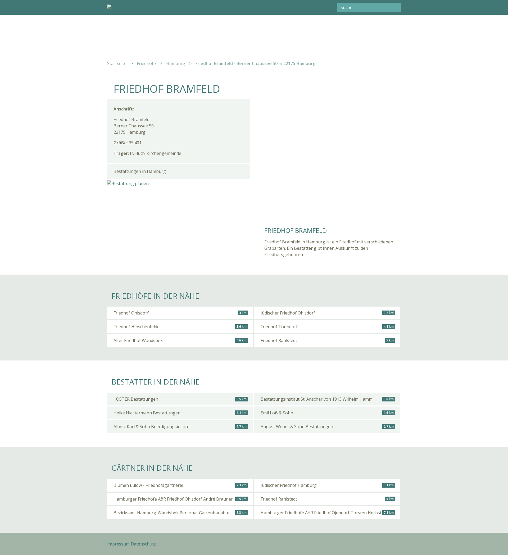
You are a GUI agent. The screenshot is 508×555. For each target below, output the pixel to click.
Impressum (118, 544)
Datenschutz (143, 544)
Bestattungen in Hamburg (140, 171)
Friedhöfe (146, 63)
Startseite (116, 63)
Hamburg (175, 63)
